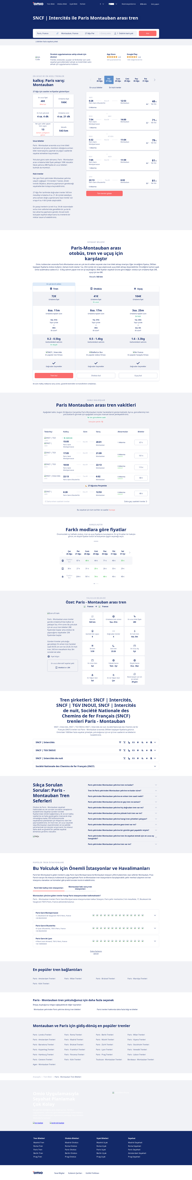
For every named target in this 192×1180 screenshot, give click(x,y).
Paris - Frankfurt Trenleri (74, 1049)
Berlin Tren (38, 1153)
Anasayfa (37, 1077)
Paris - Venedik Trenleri (137, 1049)
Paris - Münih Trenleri (105, 1039)
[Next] (154, 80)
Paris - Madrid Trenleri (73, 1039)
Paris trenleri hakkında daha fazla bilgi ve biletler (117, 1009)
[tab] (96, 87)
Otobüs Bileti (62, 4)
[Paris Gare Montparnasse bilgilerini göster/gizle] (155, 915)
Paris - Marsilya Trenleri (137, 978)
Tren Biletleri (39, 1138)
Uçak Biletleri (102, 1138)
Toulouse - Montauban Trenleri (109, 1059)
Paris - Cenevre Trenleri (42, 1059)
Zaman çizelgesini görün (43, 134)
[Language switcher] (113, 4)
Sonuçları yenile (94, 422)
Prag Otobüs (70, 1156)
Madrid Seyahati (135, 1142)
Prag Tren (37, 1156)
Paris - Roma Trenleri (73, 1034)
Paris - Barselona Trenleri (43, 1044)
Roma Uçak (101, 1146)
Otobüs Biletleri (72, 1138)
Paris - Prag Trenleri (104, 1054)
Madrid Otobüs (71, 1142)
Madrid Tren (38, 1142)
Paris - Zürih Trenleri (104, 1044)
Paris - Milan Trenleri (73, 978)
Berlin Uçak (101, 1153)
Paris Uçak (101, 1149)
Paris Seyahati (134, 1149)
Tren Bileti (51, 4)
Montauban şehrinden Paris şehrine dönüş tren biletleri (57, 1009)
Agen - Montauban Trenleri (44, 1064)
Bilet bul (43, 104)
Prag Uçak (101, 1156)
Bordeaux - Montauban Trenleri (141, 1059)
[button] (91, 33)
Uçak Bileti (73, 4)
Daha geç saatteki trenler (134, 501)
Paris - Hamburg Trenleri (43, 1054)
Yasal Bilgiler (59, 1173)
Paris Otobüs (70, 1149)
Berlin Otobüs (71, 1153)
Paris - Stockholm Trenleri (138, 1044)
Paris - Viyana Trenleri (137, 1039)
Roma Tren (38, 1146)
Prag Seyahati (134, 1156)
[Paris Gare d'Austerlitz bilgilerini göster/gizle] (155, 928)
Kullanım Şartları (75, 1173)
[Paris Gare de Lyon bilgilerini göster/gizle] (155, 941)
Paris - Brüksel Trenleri (105, 978)
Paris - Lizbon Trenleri (137, 1054)
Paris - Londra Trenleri (42, 1034)
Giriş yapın (155, 4)
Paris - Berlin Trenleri (104, 1034)
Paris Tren (37, 1149)
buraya (112, 510)
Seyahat (131, 1138)
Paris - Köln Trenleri (41, 983)
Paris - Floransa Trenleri (74, 1054)
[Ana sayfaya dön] (40, 4)
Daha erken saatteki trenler (58, 501)
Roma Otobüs (71, 1146)
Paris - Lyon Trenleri (104, 1049)
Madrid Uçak (102, 1142)
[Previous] (62, 552)
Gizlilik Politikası (92, 1173)
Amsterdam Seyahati (137, 1153)
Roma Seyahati (134, 1146)
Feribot (82, 4)
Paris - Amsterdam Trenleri (44, 978)
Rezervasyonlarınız (129, 4)
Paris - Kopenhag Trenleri (43, 1049)
